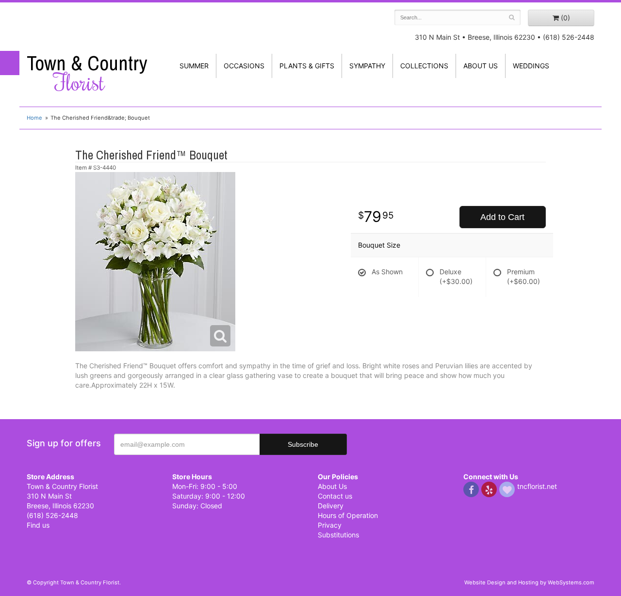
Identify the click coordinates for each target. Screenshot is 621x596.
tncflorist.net (537, 486)
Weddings (531, 66)
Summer (194, 66)
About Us (332, 486)
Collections (424, 66)
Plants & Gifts (306, 66)
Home (34, 117)
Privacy (330, 525)
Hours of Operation (348, 515)
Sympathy (367, 66)
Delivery (330, 506)
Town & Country (87, 73)
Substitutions (338, 535)
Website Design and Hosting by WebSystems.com (529, 582)
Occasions (244, 66)
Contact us (335, 496)
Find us (38, 525)
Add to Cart (502, 217)
